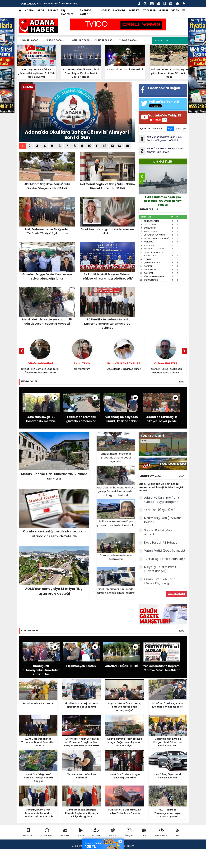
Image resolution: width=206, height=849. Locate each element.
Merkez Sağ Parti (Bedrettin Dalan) (163, 520)
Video (81, 835)
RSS (178, 835)
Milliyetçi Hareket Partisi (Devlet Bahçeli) (160, 569)
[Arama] (145, 3)
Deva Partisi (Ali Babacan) (162, 543)
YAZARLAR (149, 10)
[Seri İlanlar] (164, 3)
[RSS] (184, 3)
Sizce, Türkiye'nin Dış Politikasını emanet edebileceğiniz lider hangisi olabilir (161, 487)
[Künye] (177, 3)
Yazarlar (96, 835)
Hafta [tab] (178, 128)
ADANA (29, 10)
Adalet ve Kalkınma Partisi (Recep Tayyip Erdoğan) (162, 500)
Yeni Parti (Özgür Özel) (159, 510)
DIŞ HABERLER (67, 12)
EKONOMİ (119, 10)
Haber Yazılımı (127, 845)
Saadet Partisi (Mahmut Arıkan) (161, 532)
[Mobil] (138, 3)
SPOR (40, 10)
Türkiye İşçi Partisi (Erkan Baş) (164, 559)
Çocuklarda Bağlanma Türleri (124, 366)
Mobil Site (28, 835)
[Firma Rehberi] (159, 3)
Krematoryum (82, 366)
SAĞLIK (105, 10)
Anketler (113, 835)
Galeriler (65, 835)
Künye (144, 835)
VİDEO (175, 10)
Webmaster (161, 835)
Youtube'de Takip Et (164, 115)
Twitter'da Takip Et (163, 101)
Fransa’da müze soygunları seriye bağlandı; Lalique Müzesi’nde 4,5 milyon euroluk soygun (162, 201)
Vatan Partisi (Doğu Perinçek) (164, 551)
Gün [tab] (170, 128)
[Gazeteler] (170, 3)
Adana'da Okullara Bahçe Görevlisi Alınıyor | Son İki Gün (77, 135)
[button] (185, 10)
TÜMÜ (181, 381)
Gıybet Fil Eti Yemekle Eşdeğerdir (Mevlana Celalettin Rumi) (40, 367)
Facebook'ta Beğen (164, 88)
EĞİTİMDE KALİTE (85, 12)
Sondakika (46, 835)
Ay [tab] (184, 128)
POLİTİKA (134, 10)
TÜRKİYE (53, 10)
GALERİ (163, 10)
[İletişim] (152, 3)
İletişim (129, 835)
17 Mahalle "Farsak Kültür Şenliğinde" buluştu (70, 3)
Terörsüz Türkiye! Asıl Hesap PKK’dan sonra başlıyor (165, 367)
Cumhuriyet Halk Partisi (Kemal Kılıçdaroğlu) (160, 581)
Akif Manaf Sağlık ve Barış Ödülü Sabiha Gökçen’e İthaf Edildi (161, 139)
